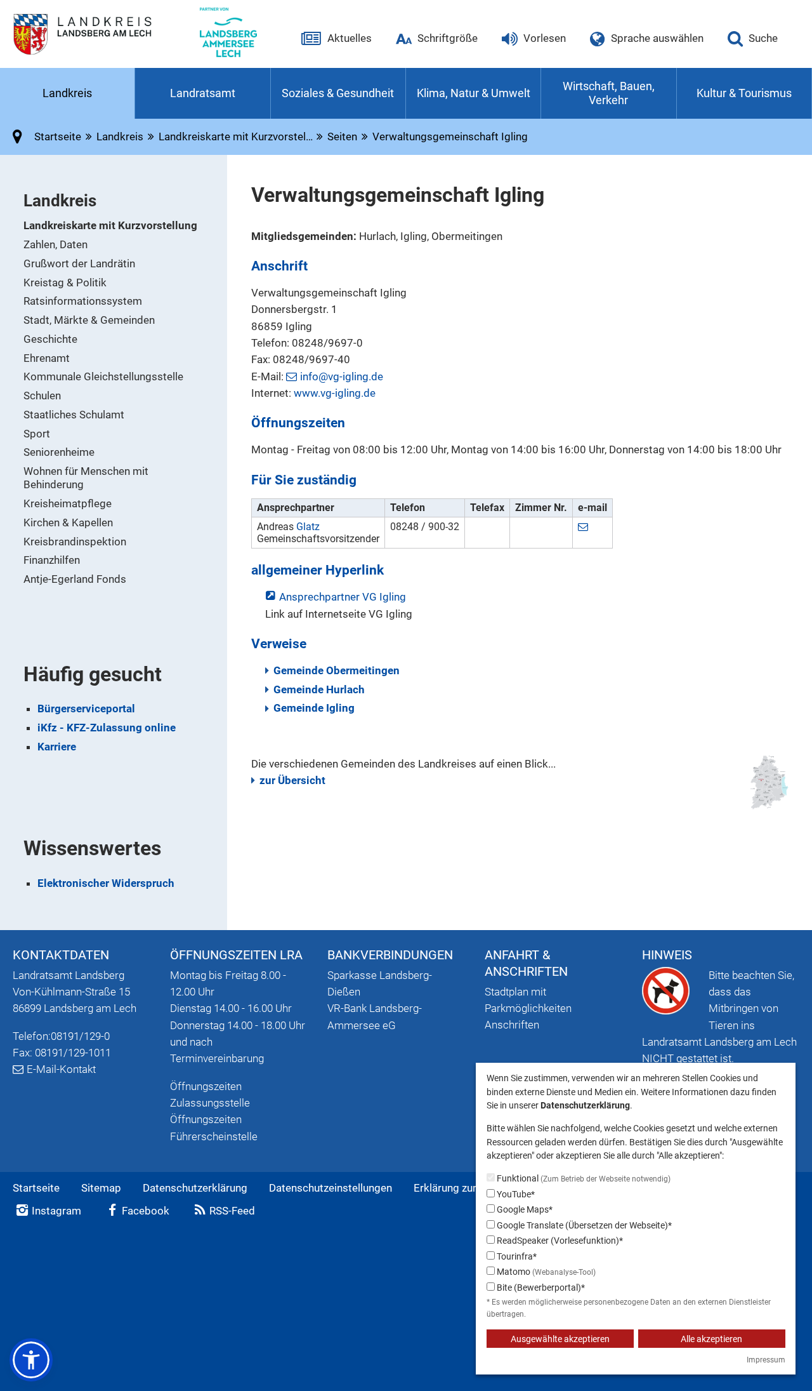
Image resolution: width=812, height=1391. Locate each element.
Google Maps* (524, 1209)
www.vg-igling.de (335, 393)
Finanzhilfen (51, 560)
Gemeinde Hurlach (319, 689)
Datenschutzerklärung (195, 1187)
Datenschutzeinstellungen (330, 1187)
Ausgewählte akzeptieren (560, 1339)
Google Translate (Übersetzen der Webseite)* (583, 1225)
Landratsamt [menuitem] (202, 93)
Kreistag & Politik (65, 282)
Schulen (42, 395)
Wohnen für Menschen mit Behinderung (85, 478)
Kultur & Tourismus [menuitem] (744, 93)
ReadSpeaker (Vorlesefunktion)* (559, 1240)
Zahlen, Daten (55, 244)
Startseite (36, 1187)
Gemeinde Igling (314, 708)
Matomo (545, 1272)
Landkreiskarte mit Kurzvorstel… (236, 136)
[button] (31, 1359)
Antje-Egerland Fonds (74, 579)
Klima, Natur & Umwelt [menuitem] (473, 93)
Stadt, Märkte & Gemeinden (89, 320)
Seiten (342, 136)
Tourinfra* (516, 1256)
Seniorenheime (59, 452)
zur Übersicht (292, 780)
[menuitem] (125, 225)
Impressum (766, 1359)
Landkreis (119, 136)
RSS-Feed (232, 1210)
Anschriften (512, 1024)
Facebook (145, 1210)
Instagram (56, 1210)
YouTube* (515, 1194)
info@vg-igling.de (341, 376)
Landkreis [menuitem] (67, 93)
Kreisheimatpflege (67, 503)
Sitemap (101, 1187)
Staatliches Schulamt (73, 414)
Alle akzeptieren (711, 1339)
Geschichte (50, 339)
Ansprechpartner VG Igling (342, 596)
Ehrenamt (46, 358)
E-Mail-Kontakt (61, 1069)
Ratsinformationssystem (82, 301)
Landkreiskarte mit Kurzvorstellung (110, 225)
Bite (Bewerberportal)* (540, 1287)
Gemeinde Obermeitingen (336, 670)
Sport (36, 433)
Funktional (583, 1178)
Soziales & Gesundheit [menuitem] (338, 93)
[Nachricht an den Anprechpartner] (584, 527)
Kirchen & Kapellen (68, 522)
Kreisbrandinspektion (74, 541)
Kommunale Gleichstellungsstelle (103, 376)
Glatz (308, 527)
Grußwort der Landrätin (79, 263)
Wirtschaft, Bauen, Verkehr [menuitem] (609, 93)
